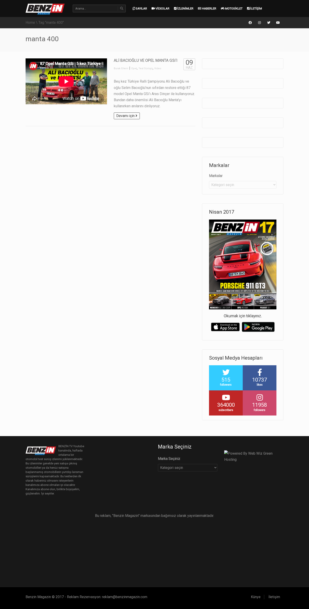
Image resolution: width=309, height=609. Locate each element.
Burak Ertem (121, 68)
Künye (256, 597)
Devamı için (125, 116)
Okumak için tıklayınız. (243, 316)
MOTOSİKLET (233, 8)
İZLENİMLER (184, 8)
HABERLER (208, 8)
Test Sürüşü (145, 68)
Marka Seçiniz (169, 458)
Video (157, 68)
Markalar (216, 176)
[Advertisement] (154, 550)
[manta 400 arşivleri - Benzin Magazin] (45, 9)
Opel (134, 68)
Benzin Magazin (38, 597)
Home (30, 22)
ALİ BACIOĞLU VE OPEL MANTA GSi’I (145, 60)
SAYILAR (141, 8)
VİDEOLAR (162, 8)
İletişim (274, 597)
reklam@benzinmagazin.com (124, 597)
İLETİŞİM (256, 8)
